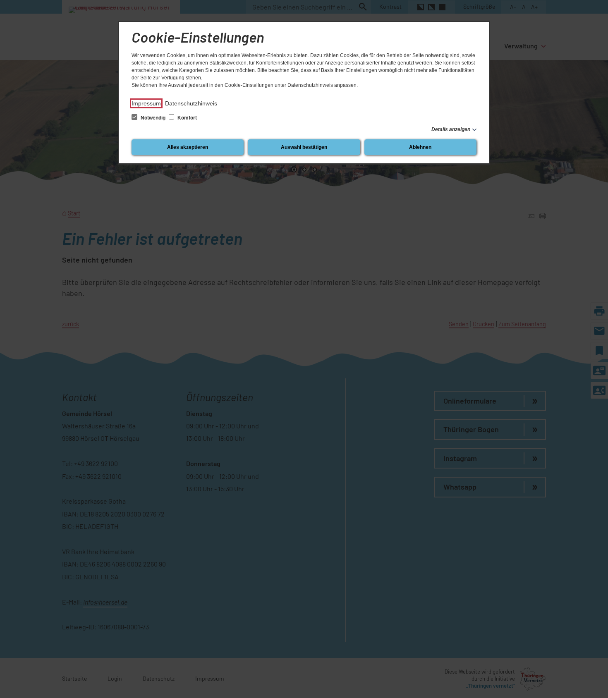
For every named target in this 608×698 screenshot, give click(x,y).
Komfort (186, 118)
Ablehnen (420, 147)
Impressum (146, 103)
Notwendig (153, 118)
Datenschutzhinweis (191, 103)
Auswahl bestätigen (304, 147)
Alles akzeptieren (187, 147)
